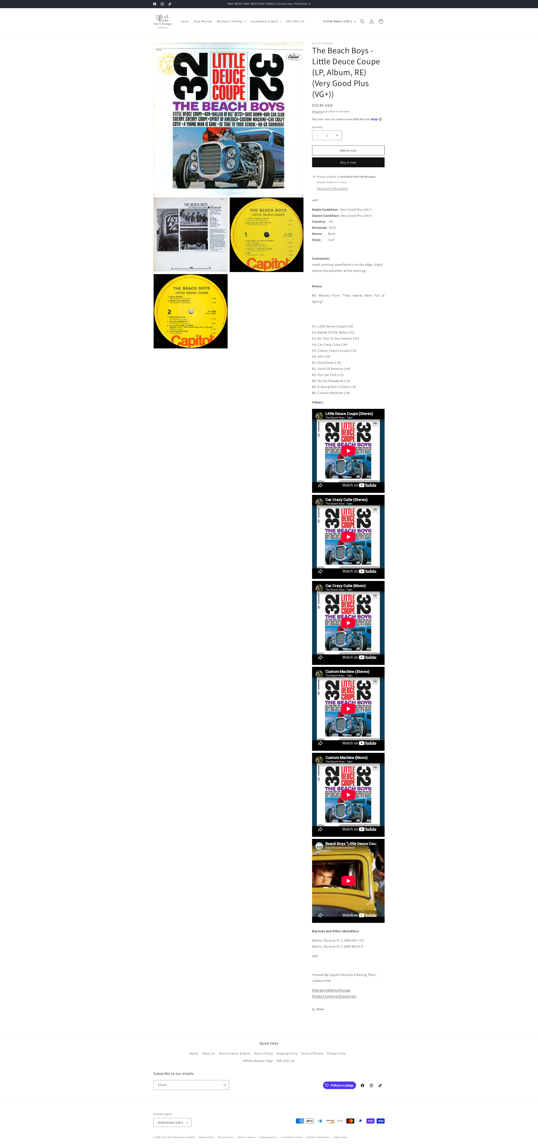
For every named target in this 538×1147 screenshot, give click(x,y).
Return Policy (263, 1053)
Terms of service (246, 1137)
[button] (231, 21)
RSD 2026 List (286, 1061)
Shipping (317, 111)
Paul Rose (167, 1137)
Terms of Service (312, 1053)
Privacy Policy (336, 1053)
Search (194, 1053)
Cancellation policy (291, 1137)
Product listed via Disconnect (334, 996)
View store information (332, 188)
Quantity (317, 127)
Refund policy (206, 1137)
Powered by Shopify (184, 1137)
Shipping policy (268, 1137)
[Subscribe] (224, 1085)
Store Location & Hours (235, 1053)
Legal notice (340, 1137)
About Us (208, 1053)
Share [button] (320, 1009)
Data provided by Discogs (331, 990)
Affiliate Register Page (258, 1061)
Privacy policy (226, 1137)
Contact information (318, 1137)
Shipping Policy (287, 1053)
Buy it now (348, 162)
